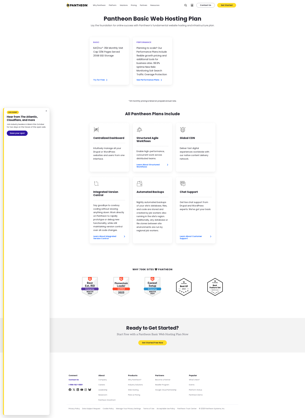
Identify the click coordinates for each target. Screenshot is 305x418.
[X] (74, 390)
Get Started (226, 5)
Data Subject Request (91, 408)
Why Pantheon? (134, 380)
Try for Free (99, 80)
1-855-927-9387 (76, 385)
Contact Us (205, 5)
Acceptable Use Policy (166, 408)
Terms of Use (148, 408)
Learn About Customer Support (191, 237)
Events (191, 385)
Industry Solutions (135, 385)
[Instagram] (85, 390)
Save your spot (17, 133)
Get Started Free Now (152, 342)
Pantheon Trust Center (187, 408)
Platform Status (195, 390)
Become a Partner (162, 380)
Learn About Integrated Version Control (104, 237)
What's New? (194, 380)
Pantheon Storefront (107, 400)
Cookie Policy (108, 408)
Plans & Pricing (134, 395)
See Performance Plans (148, 80)
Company (102, 380)
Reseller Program (162, 385)
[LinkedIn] (77, 390)
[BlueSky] (89, 390)
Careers (101, 385)
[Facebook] (70, 390)
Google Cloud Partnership (165, 390)
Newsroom (102, 395)
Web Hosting (133, 390)
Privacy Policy (74, 408)
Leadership (102, 390)
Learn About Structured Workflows (148, 166)
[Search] (185, 5)
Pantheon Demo (196, 395)
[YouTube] (81, 390)
